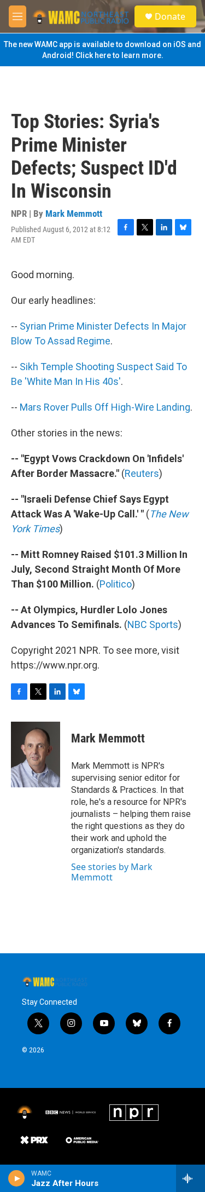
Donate (170, 16)
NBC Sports (152, 624)
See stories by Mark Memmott (112, 872)
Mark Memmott (73, 213)
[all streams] (190, 1178)
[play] (17, 1178)
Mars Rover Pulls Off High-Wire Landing (105, 407)
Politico (115, 584)
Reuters (142, 473)
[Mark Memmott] (35, 754)
